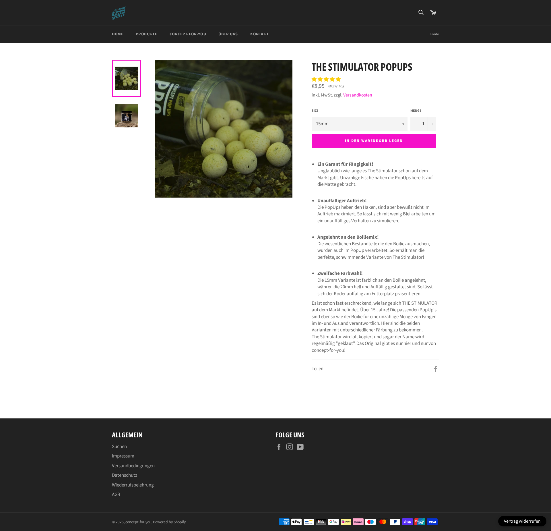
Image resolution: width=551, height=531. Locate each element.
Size (315, 111)
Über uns (228, 34)
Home (117, 34)
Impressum (123, 456)
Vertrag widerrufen (522, 521)
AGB (116, 494)
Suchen (119, 446)
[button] (327, 79)
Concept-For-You (188, 34)
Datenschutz (124, 475)
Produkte (146, 34)
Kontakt (259, 34)
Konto (434, 34)
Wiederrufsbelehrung (133, 485)
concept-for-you (138, 522)
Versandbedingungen (133, 465)
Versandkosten (357, 95)
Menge (416, 111)
